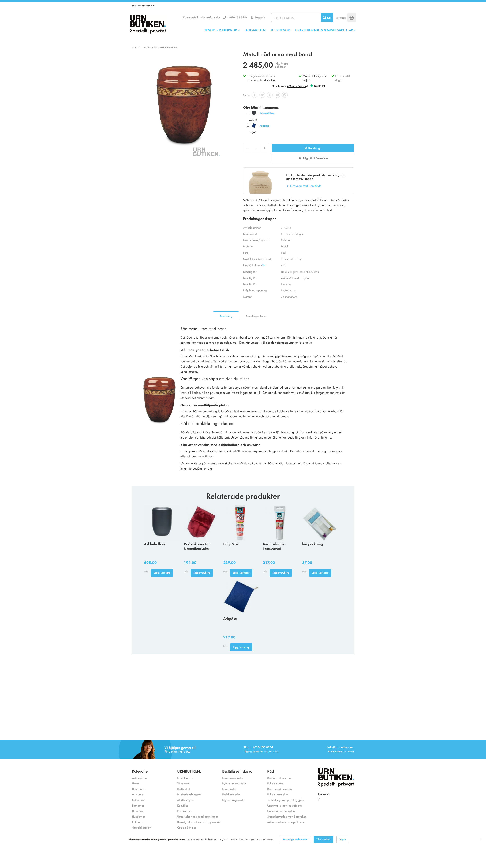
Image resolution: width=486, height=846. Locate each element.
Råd (270, 770)
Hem (134, 47)
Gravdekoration (141, 827)
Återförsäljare (185, 800)
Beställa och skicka (237, 770)
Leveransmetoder (232, 778)
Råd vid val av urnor (279, 778)
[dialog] (243, 839)
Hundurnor (138, 816)
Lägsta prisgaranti (233, 800)
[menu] (280, 30)
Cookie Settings (186, 827)
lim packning (312, 543)
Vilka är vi (183, 783)
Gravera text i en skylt (305, 185)
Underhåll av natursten (281, 811)
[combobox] (302, 17)
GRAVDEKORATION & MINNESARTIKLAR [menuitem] (324, 30)
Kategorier (140, 770)
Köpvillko (183, 805)
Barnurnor (138, 805)
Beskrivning (226, 316)
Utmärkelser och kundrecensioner (197, 816)
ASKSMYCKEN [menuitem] (255, 30)
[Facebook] (319, 799)
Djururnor (138, 811)
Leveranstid (229, 789)
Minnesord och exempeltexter (285, 822)
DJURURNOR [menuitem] (280, 30)
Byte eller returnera (234, 783)
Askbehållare (267, 113)
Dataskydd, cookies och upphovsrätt (199, 822)
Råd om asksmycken (279, 789)
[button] (143, 5)
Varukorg (341, 17)
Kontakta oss (185, 778)
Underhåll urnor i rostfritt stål (284, 805)
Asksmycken (139, 778)
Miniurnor (138, 794)
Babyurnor (138, 800)
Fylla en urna (275, 783)
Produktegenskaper (256, 316)
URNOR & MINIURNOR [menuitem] (220, 30)
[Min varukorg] (351, 17)
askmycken (269, 80)
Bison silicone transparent (273, 546)
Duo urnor (138, 789)
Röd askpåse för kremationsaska (197, 546)
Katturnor (137, 822)
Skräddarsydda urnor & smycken (287, 816)
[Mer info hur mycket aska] (262, 265)
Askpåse (264, 125)
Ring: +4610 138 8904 (258, 747)
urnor (253, 80)
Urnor (135, 783)
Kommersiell (190, 17)
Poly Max (231, 543)
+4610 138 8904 (237, 17)
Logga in (260, 17)
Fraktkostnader (231, 794)
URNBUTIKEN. (189, 770)
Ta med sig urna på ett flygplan (286, 800)
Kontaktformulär (210, 17)
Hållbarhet (183, 789)
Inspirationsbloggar (189, 794)
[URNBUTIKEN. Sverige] (148, 23)
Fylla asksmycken (277, 794)
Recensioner (184, 811)
